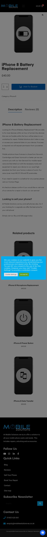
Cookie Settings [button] (10, 274)
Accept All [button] (23, 274)
